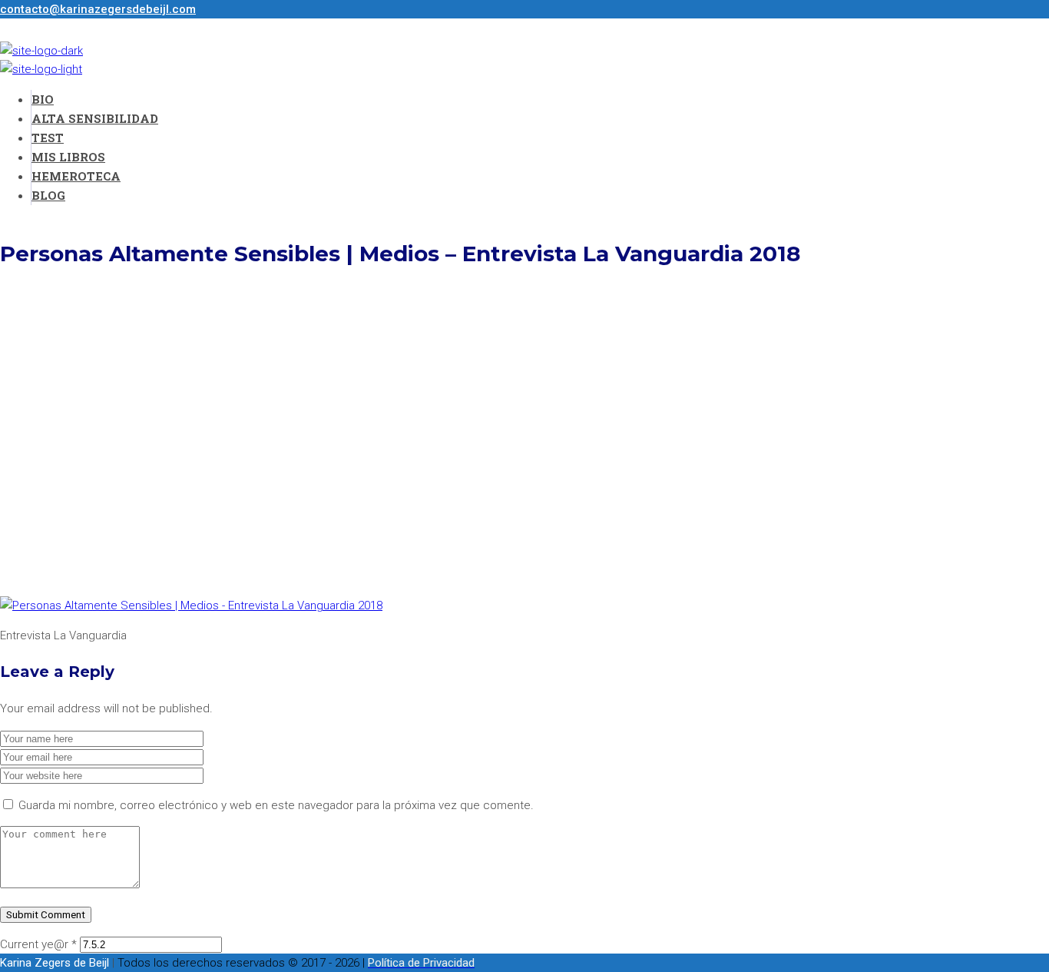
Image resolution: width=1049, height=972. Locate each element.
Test (47, 137)
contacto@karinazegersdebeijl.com (98, 9)
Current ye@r (38, 944)
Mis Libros (68, 156)
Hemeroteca (76, 176)
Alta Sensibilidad (94, 118)
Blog (48, 195)
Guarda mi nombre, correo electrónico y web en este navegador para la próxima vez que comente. (276, 805)
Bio (42, 99)
